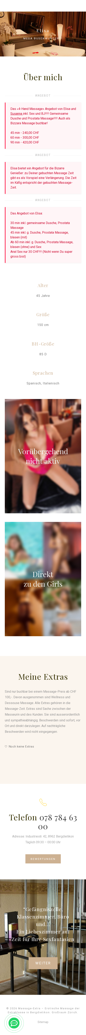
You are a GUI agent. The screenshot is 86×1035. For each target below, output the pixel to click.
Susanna (16, 114)
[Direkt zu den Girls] (43, 579)
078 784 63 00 (57, 821)
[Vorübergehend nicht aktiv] (43, 456)
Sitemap (43, 1022)
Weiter (43, 963)
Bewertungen (43, 858)
